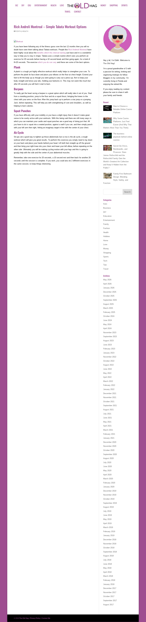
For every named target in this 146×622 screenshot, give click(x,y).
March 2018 (108, 576)
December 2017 (109, 588)
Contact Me (46, 618)
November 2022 (109, 357)
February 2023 (109, 349)
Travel (67, 12)
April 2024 (107, 328)
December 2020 (109, 442)
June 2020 (107, 466)
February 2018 (109, 580)
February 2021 (109, 434)
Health (53, 5)
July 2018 (107, 560)
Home (105, 240)
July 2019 (107, 511)
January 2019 (108, 535)
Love (62, 5)
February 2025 (109, 312)
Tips (105, 265)
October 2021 (108, 401)
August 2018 (108, 556)
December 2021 (109, 393)
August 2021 (108, 410)
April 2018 (107, 572)
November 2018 (109, 544)
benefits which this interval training (51, 53)
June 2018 (107, 564)
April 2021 (107, 426)
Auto (105, 204)
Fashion (106, 228)
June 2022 (107, 369)
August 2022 (108, 365)
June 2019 (107, 515)
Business (107, 208)
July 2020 (107, 462)
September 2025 (110, 300)
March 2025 (108, 308)
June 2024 (107, 320)
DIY (23, 5)
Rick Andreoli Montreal (77, 50)
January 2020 (108, 487)
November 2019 (109, 495)
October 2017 (108, 596)
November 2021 (109, 397)
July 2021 (107, 414)
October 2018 (108, 548)
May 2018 (107, 568)
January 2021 (108, 438)
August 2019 (108, 507)
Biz (16, 5)
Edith (18, 31)
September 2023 (110, 336)
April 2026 (107, 284)
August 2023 (108, 341)
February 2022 (109, 385)
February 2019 (109, 531)
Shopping (114, 5)
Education (107, 216)
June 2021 (107, 418)
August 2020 (108, 458)
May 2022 (107, 373)
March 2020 (108, 479)
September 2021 (110, 405)
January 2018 (108, 584)
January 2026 (108, 288)
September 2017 (110, 600)
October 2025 (108, 296)
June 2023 (107, 345)
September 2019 (110, 503)
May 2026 (107, 280)
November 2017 (109, 592)
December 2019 (109, 491)
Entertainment (41, 5)
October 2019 (108, 499)
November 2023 (109, 332)
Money (103, 5)
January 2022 (108, 389)
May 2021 (107, 422)
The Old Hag (108, 63)
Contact (77, 12)
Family (106, 224)
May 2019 (107, 519)
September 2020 (110, 454)
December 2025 (109, 292)
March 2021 (108, 430)
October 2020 (108, 450)
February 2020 (109, 483)
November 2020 (109, 446)
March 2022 (108, 381)
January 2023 (108, 353)
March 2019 (108, 527)
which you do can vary (47, 62)
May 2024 (107, 324)
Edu (29, 5)
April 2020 (107, 475)
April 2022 (107, 377)
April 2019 (107, 523)
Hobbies (106, 236)
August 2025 (108, 304)
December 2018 (109, 539)
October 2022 (108, 361)
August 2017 (108, 605)
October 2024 (108, 316)
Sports (124, 5)
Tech (105, 261)
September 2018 (110, 552)
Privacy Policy (35, 618)
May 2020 (107, 470)
